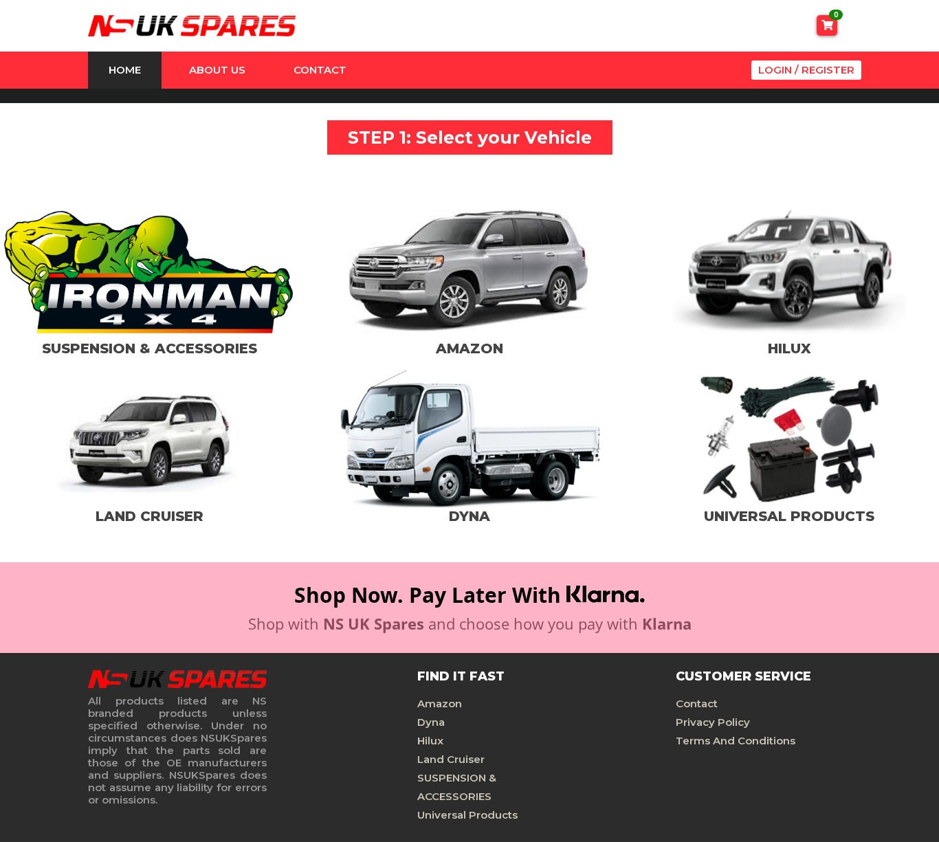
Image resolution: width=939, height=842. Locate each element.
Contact (320, 69)
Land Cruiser (451, 759)
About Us (217, 69)
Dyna (431, 722)
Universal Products (467, 814)
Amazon (439, 703)
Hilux (430, 740)
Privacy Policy (713, 722)
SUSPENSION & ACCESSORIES (456, 787)
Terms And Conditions (735, 740)
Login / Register (806, 69)
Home (125, 69)
